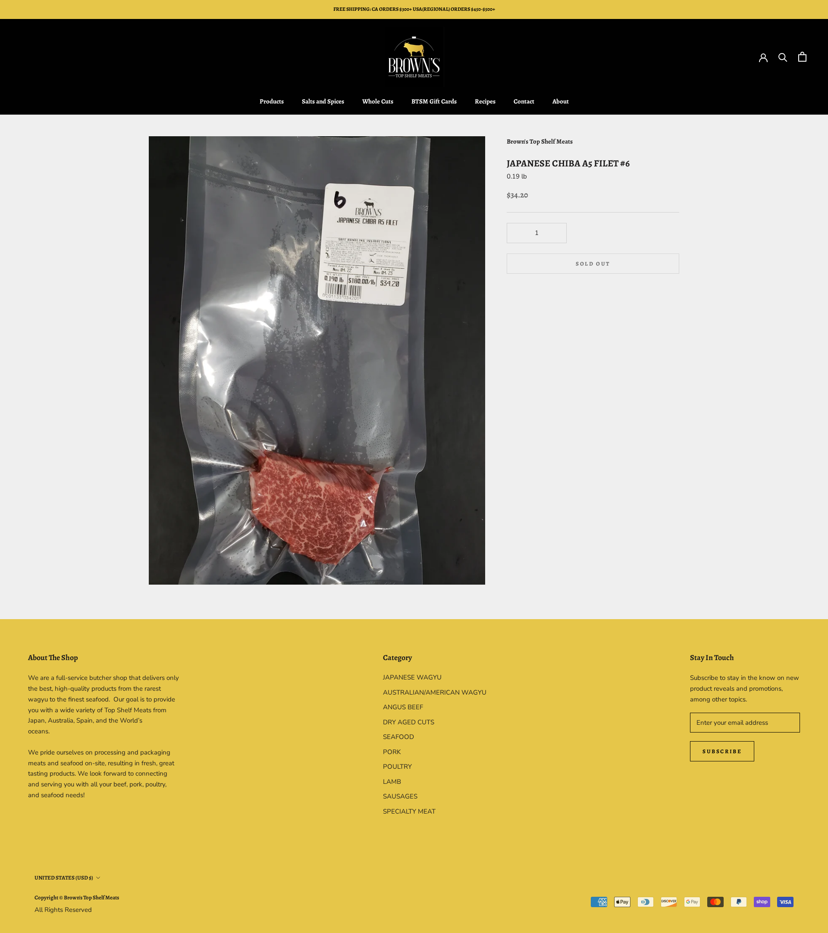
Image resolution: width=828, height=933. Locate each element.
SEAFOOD (398, 737)
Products (272, 101)
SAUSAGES (400, 796)
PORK (392, 752)
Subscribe (722, 751)
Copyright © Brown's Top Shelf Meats (76, 897)
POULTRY (397, 766)
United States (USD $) (63, 877)
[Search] (782, 56)
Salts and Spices (323, 101)
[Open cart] (802, 57)
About (560, 101)
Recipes (485, 101)
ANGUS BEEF (403, 707)
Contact (524, 101)
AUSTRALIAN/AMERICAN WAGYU (434, 692)
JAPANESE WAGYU (412, 677)
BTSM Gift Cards (434, 101)
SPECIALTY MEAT (409, 811)
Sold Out (593, 263)
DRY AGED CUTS (408, 722)
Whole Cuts (377, 101)
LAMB (392, 781)
